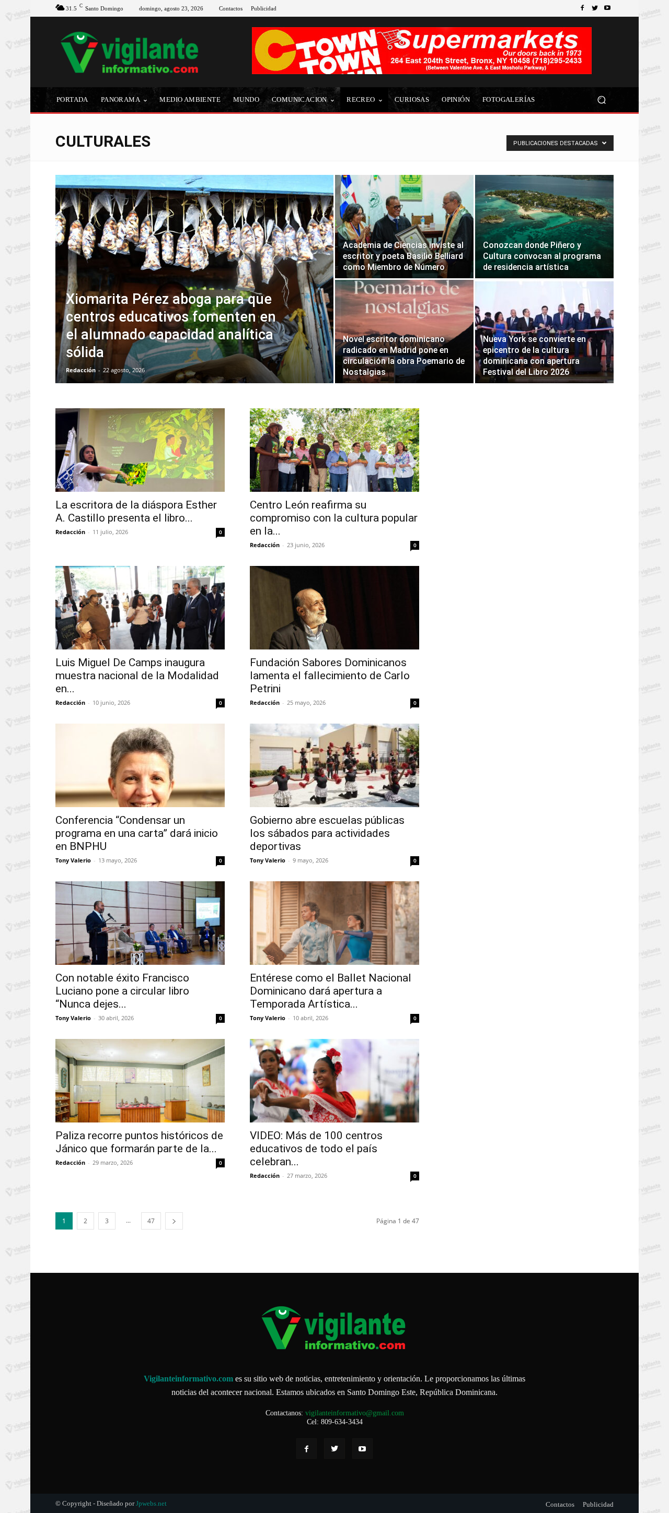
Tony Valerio (73, 860)
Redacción (81, 370)
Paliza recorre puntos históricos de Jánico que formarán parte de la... (139, 1142)
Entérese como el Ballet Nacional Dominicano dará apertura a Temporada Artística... (330, 991)
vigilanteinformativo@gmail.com (354, 1413)
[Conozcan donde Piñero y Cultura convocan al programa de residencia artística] (544, 226)
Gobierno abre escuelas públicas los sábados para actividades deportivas (327, 833)
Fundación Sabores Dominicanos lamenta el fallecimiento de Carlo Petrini (330, 675)
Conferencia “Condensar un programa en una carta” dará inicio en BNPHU (136, 833)
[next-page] (174, 1221)
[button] (601, 100)
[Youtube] (607, 8)
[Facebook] (582, 8)
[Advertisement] (522, 495)
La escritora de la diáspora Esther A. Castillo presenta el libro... (136, 511)
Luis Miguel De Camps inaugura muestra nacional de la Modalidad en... (137, 675)
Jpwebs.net (151, 1503)
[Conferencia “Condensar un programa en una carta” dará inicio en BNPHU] (140, 765)
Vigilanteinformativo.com (188, 1378)
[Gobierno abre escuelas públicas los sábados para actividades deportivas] (334, 765)
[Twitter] (595, 8)
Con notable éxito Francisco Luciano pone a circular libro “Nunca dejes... (122, 991)
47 (151, 1220)
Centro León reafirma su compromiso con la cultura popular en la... (334, 518)
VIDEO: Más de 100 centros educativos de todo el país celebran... (316, 1148)
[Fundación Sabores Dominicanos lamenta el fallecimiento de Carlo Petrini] (334, 607)
